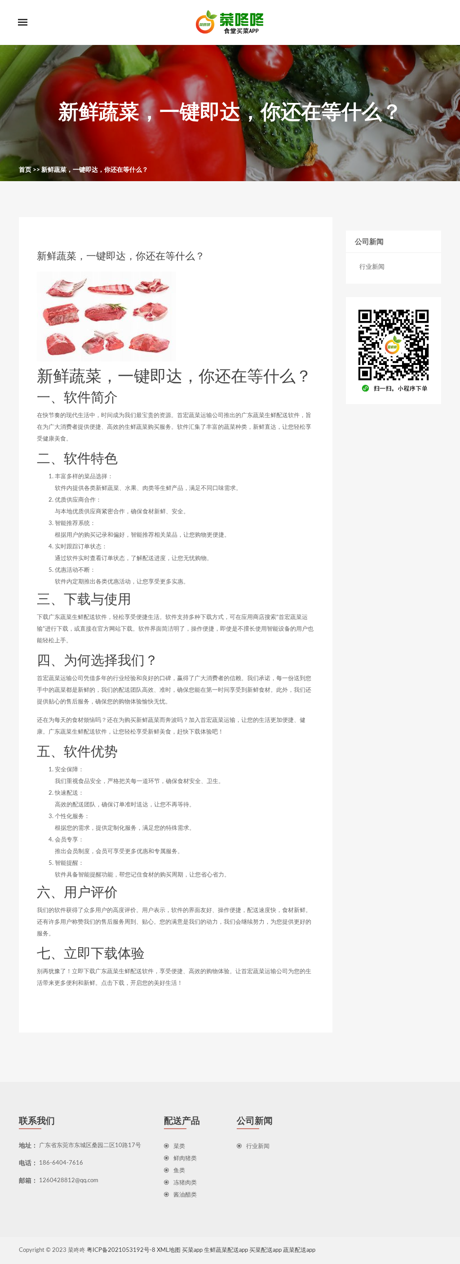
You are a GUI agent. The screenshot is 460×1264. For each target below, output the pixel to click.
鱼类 (179, 1171)
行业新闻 (372, 267)
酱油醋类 (185, 1195)
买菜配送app (265, 1250)
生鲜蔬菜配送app (226, 1250)
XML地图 (169, 1250)
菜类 (179, 1146)
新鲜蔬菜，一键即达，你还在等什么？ (94, 170)
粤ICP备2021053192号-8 (121, 1250)
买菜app (192, 1250)
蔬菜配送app (299, 1250)
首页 (25, 170)
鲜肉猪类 (185, 1159)
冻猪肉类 (185, 1183)
